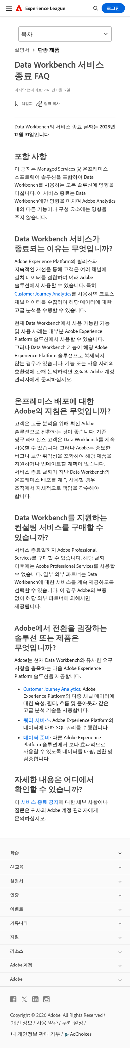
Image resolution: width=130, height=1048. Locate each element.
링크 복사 (52, 103)
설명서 (22, 50)
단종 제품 (48, 50)
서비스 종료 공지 (40, 802)
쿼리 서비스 (36, 720)
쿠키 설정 (72, 1022)
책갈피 (27, 103)
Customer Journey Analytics (43, 293)
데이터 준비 (36, 737)
